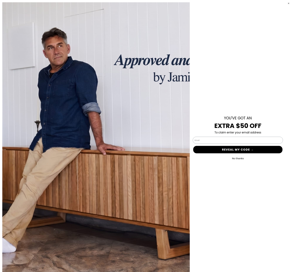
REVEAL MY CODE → (238, 150)
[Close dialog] (288, 3)
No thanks (238, 158)
